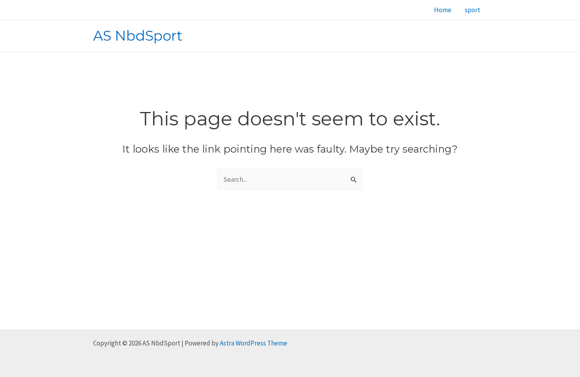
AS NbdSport (137, 35)
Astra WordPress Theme (253, 343)
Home (442, 10)
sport (472, 10)
